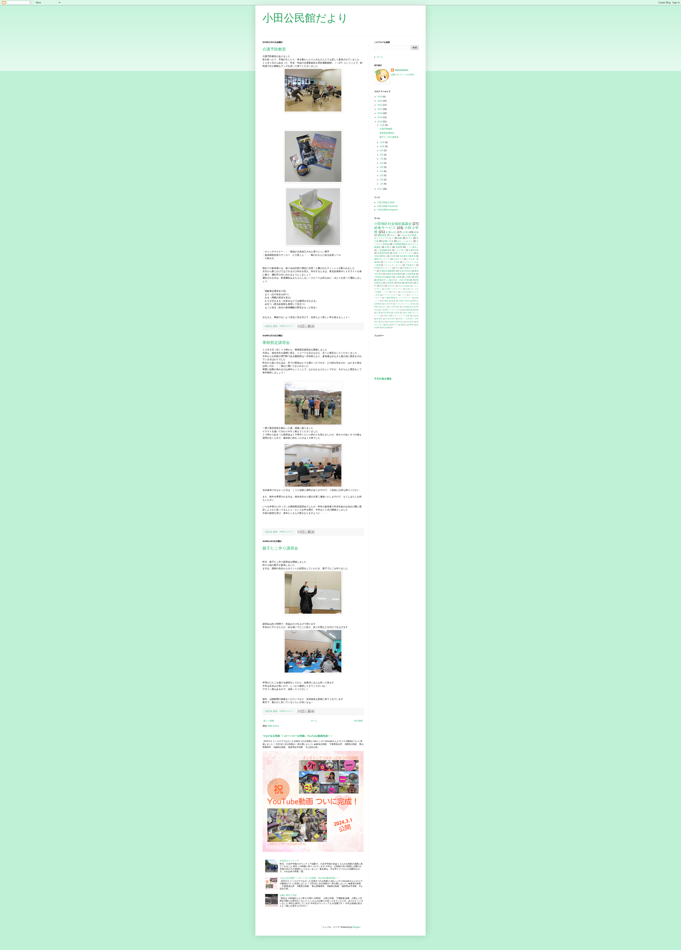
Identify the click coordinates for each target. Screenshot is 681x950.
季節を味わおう (380, 307)
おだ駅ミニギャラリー (394, 289)
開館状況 (382, 235)
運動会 (403, 325)
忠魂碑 (407, 310)
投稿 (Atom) (273, 726)
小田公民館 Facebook (387, 206)
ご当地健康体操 (384, 250)
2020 (380, 113)
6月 (382, 163)
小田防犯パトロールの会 (391, 310)
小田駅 (408, 277)
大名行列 (388, 304)
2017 (380, 189)
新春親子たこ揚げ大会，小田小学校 (393, 280)
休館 (400, 238)
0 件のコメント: (287, 326)
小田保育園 (410, 274)
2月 (382, 179)
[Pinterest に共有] (313, 326)
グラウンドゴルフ (390, 295)
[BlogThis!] (302, 326)
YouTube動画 (404, 286)
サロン (393, 235)
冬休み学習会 (405, 271)
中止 (397, 268)
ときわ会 (404, 292)
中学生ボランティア (289, 861)
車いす (395, 325)
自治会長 (409, 322)
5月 (382, 167)
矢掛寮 (399, 247)
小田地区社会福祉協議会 (393, 223)
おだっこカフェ (405, 241)
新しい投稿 (268, 721)
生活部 (396, 313)
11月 (382, 142)
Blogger (356, 927)
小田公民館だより (305, 18)
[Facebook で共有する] (309, 326)
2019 (380, 117)
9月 (382, 150)
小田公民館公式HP (386, 202)
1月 (382, 184)
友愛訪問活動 (383, 253)
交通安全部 (414, 250)
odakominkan (401, 70)
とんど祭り (400, 250)
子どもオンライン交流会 (406, 304)
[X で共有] (306, 326)
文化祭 (393, 256)
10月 (382, 146)
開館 (412, 325)
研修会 (379, 319)
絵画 (416, 232)
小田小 (388, 247)
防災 (382, 286)
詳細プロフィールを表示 (402, 74)
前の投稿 (358, 721)
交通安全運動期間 (387, 271)
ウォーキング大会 (391, 262)
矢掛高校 (390, 283)
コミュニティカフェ (393, 265)
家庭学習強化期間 (394, 274)
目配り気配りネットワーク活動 (396, 316)
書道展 (416, 310)
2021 (380, 109)
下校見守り (410, 265)
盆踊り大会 (387, 241)
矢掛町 (416, 316)
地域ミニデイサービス (403, 253)
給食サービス (385, 228)
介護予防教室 (274, 49)
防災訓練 (386, 327)
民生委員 (387, 313)
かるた (395, 292)
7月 (382, 159)
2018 (380, 121)
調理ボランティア (382, 259)
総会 (383, 322)
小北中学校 (394, 307)
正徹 (378, 313)
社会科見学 (390, 319)
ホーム (314, 721)
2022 (380, 105)
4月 (382, 171)
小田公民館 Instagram (387, 209)
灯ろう (409, 238)
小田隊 (399, 277)
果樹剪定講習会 (276, 342)
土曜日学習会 (404, 301)
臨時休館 (409, 283)
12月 (382, 125)
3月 (382, 175)
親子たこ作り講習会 (280, 548)
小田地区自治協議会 (383, 277)
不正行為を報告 (383, 378)
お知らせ (391, 232)
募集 (393, 301)
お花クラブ (398, 259)
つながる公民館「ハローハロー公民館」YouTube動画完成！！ (297, 735)
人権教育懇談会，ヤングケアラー (398, 298)
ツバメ (403, 295)
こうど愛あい (412, 247)
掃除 (417, 277)
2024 (380, 96)
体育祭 (386, 301)
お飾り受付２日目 (288, 895)
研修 (399, 283)
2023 (380, 101)
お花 (405, 232)
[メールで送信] (299, 326)
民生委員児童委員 (408, 256)
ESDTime (391, 286)
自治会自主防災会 (395, 322)
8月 (382, 155)
